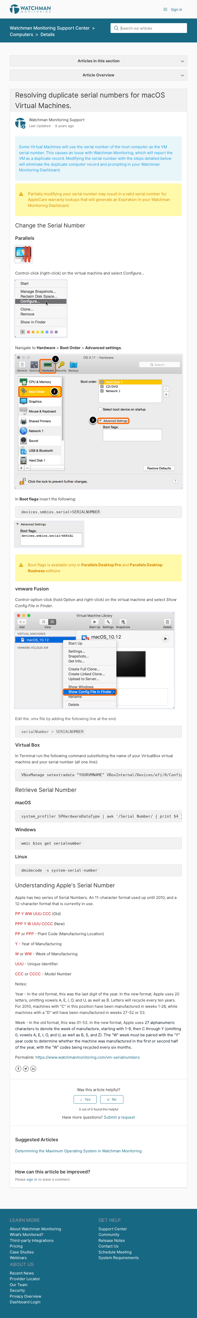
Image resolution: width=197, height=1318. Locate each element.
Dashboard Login (25, 1301)
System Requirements (118, 1257)
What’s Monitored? (26, 1234)
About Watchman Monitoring (35, 1228)
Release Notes (111, 1240)
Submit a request (119, 1117)
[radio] (85, 1099)
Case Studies (22, 1252)
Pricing (16, 1246)
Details (48, 34)
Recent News (22, 1273)
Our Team (18, 1284)
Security (17, 1290)
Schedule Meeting (115, 1252)
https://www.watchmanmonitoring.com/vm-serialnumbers (87, 1057)
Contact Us (108, 1246)
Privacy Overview (25, 1296)
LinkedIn (33, 1069)
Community (108, 1234)
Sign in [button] (176, 9)
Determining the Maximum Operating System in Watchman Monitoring (78, 1150)
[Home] (30, 8)
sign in (32, 1179)
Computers (21, 34)
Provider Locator (25, 1278)
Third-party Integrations (32, 1240)
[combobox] (148, 28)
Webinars (18, 1257)
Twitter (26, 1069)
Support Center (112, 1228)
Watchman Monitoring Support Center (50, 28)
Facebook (18, 1069)
